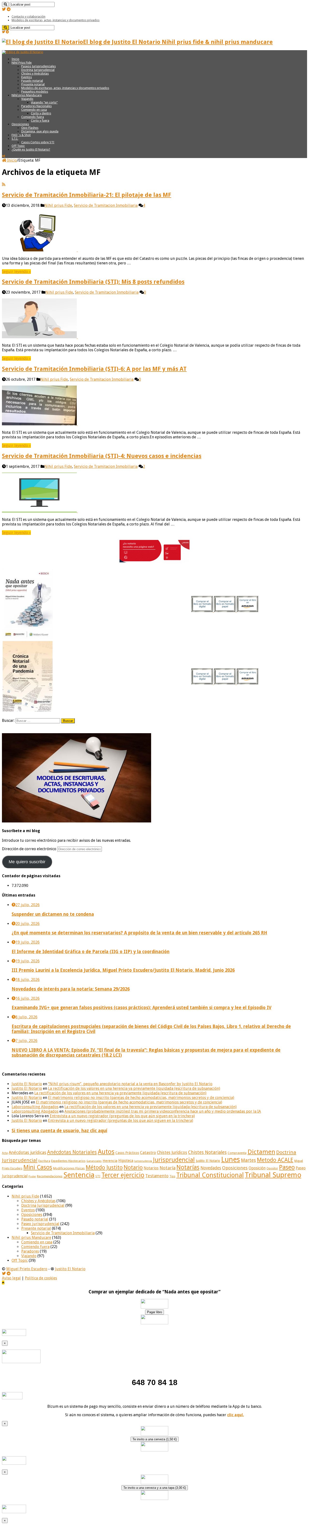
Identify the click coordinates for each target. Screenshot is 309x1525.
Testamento (157, 1175)
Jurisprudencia (143, 1161)
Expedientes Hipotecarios (68, 1161)
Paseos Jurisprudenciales (38, 66)
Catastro (148, 1152)
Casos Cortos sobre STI (37, 142)
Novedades (210, 1168)
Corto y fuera (40, 120)
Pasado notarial (32, 81)
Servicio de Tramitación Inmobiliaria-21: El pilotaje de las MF (86, 195)
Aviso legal (11, 1278)
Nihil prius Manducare (27, 95)
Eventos (26, 77)
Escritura (44, 1161)
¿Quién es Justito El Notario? (31, 149)
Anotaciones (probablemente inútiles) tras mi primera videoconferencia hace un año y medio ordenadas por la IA (162, 1111)
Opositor (272, 1168)
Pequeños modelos (34, 91)
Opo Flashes (29, 128)
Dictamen (261, 1151)
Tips (172, 1176)
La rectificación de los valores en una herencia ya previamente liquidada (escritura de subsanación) (134, 1088)
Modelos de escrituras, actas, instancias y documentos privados (55, 20)
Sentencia (78, 1175)
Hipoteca (125, 1161)
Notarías (187, 1167)
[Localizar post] (5, 4)
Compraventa (237, 1153)
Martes (248, 1160)
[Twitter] (4, 9)
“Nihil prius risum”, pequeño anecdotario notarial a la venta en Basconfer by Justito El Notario (130, 1084)
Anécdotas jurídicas (27, 1152)
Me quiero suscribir (27, 861)
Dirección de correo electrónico (29, 849)
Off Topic (18, 146)
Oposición (257, 1168)
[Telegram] (9, 9)
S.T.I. (15, 138)
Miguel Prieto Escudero (26, 1269)
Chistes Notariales (207, 1152)
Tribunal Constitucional (210, 1175)
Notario (133, 1167)
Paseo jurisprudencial (40, 1223)
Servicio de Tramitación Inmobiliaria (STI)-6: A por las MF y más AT (94, 369)
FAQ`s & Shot (21, 135)
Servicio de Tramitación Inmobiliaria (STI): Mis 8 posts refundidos (93, 281)
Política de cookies (41, 1278)
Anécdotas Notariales (72, 1152)
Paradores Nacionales (36, 106)
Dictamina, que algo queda (39, 131)
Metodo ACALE (275, 1160)
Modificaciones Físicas (69, 1168)
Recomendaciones (50, 1176)
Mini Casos (37, 1167)
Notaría (168, 1167)
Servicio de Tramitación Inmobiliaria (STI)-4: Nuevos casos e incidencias (101, 456)
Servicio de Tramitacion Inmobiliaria (106, 205)
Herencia (110, 1161)
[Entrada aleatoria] (3, 156)
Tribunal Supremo (273, 1175)
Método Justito (104, 1167)
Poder (32, 1176)
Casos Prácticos (127, 1153)
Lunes (230, 1159)
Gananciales (94, 1161)
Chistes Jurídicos (172, 1152)
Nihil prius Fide (58, 205)
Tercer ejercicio (122, 1175)
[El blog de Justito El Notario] (22, 52)
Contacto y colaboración (28, 16)
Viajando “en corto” (44, 102)
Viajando (27, 99)
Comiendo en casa (34, 109)
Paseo (287, 1167)
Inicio (15, 59)
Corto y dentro (41, 113)
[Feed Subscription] (3, 184)
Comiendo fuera (32, 117)
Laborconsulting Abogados (35, 1106)
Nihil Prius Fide (22, 62)
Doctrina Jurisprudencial (38, 70)
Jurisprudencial (174, 1159)
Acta (5, 1153)
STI (97, 1176)
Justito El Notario (27, 1084)
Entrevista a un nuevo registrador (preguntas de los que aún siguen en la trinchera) (122, 1116)
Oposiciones (20, 124)
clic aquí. (235, 1415)
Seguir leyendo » (16, 271)
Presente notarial (33, 84)
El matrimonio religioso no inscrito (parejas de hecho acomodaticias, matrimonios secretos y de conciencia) (141, 1097)
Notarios (151, 1168)
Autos (106, 1151)
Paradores (30, 1251)
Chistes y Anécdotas (35, 73)
